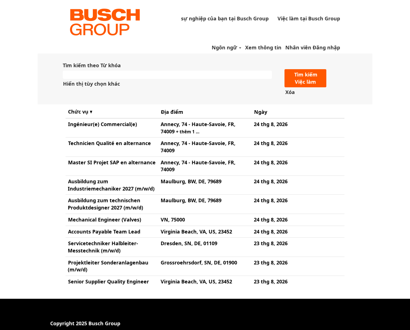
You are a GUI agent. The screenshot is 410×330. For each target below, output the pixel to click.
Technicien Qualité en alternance (109, 143)
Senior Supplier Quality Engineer (108, 281)
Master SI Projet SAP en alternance (112, 162)
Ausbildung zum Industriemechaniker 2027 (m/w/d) (111, 185)
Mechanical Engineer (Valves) (104, 219)
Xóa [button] (290, 92)
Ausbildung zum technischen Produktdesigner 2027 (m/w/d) (105, 204)
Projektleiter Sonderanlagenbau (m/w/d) (108, 266)
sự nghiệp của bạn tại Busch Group (225, 18)
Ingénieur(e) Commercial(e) (102, 124)
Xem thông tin (263, 47)
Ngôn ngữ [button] (225, 47)
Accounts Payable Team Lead (104, 231)
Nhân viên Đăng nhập (312, 47)
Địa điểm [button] (172, 112)
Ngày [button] (260, 112)
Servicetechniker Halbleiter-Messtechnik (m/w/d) (103, 247)
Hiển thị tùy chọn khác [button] (91, 83)
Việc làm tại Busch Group (309, 18)
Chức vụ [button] (79, 111)
